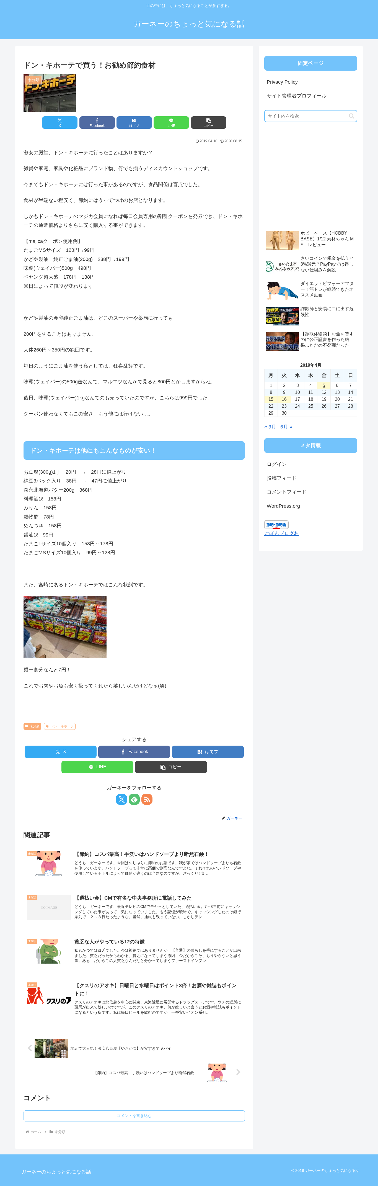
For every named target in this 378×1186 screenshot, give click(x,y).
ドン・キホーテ (62, 726)
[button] (208, 122)
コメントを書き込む (134, 1115)
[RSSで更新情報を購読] (146, 799)
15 (270, 399)
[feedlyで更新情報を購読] (134, 799)
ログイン (277, 464)
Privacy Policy (282, 82)
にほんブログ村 (281, 533)
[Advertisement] (305, 184)
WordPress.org (283, 506)
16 (284, 399)
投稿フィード (282, 478)
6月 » (286, 427)
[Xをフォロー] (121, 799)
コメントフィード (287, 492)
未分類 (35, 726)
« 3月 (270, 427)
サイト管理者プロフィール (297, 96)
